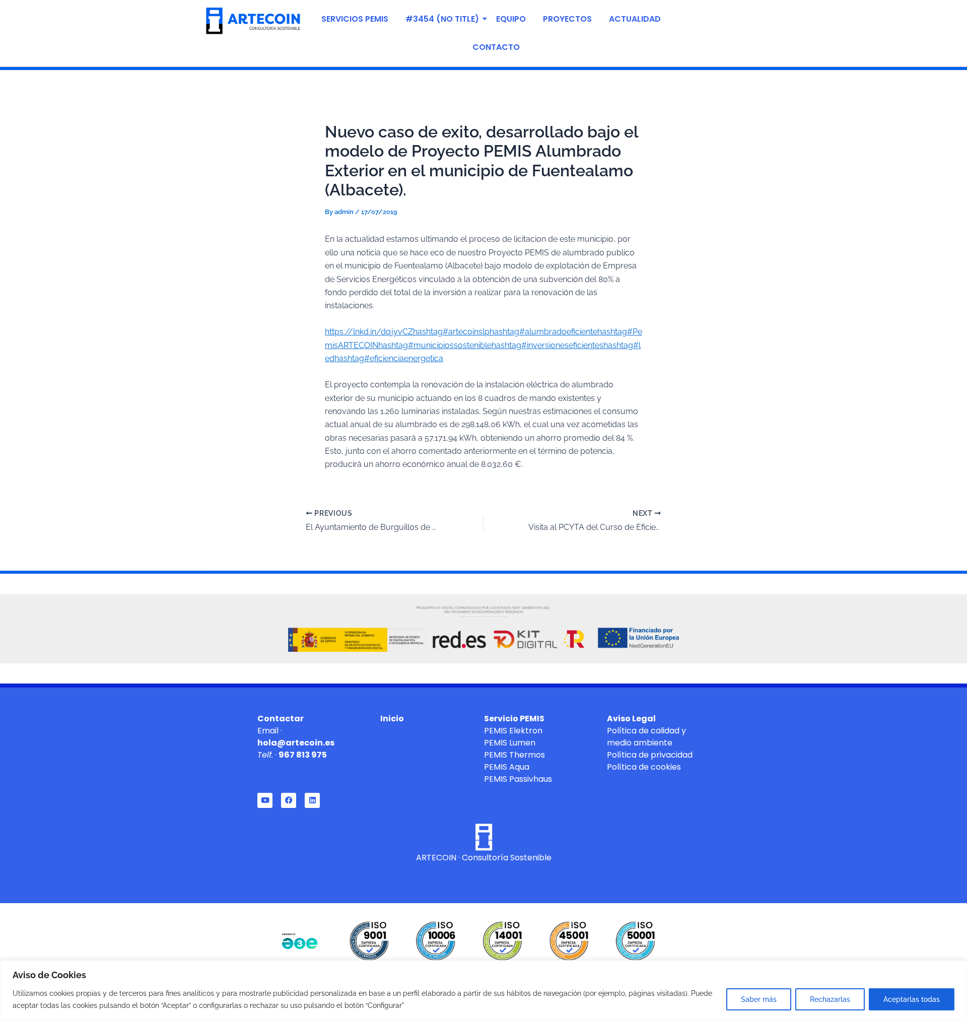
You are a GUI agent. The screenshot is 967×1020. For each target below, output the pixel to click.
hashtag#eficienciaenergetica (388, 358)
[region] (483, 990)
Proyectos (567, 19)
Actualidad (635, 19)
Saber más (759, 999)
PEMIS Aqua (506, 767)
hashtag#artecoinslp (451, 331)
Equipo (511, 19)
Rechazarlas (830, 999)
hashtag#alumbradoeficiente (543, 331)
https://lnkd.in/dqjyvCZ (369, 331)
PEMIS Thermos (514, 755)
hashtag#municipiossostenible (435, 345)
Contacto (496, 47)
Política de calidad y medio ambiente (646, 737)
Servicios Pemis (354, 19)
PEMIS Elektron (513, 730)
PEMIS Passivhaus (518, 779)
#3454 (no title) (442, 19)
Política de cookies (644, 767)
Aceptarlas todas (911, 999)
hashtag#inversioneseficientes (547, 345)
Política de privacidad (650, 755)
